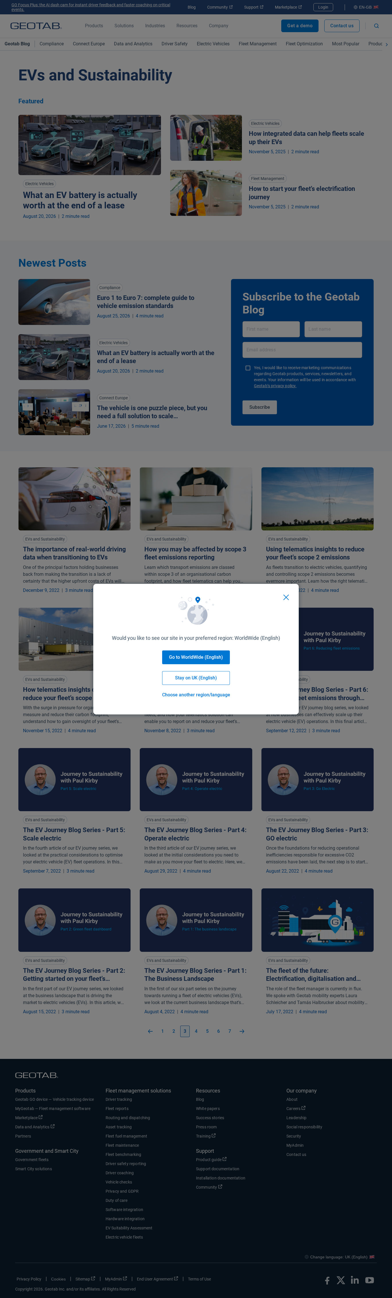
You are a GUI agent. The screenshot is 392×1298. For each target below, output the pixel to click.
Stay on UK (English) (196, 678)
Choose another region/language (196, 695)
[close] (286, 597)
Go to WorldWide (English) (196, 657)
